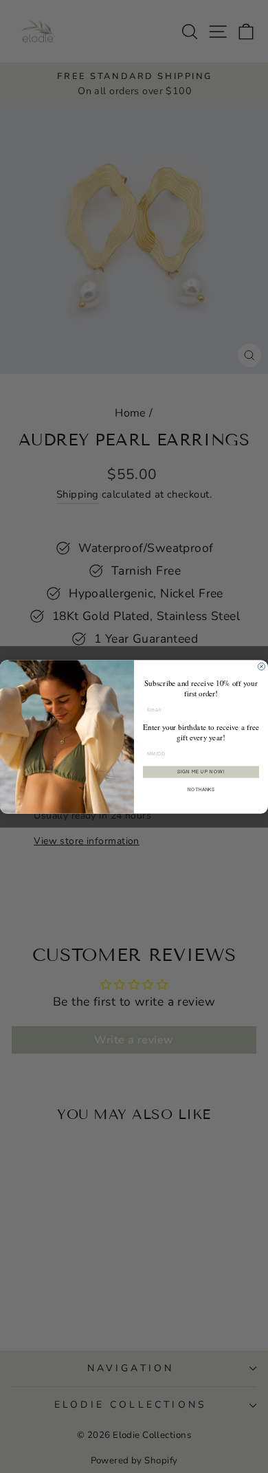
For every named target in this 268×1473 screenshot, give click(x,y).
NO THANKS (201, 789)
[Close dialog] (261, 666)
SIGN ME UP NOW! (201, 771)
